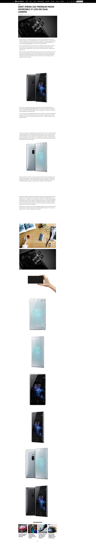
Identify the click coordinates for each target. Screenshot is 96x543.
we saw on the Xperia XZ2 (30, 108)
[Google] (71, 1)
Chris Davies (21, 14)
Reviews (62, 1)
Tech (31, 1)
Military (47, 1)
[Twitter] (69, 1)
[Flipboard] (73, 1)
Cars (35, 1)
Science (52, 1)
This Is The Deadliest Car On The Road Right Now (22, 535)
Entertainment (41, 1)
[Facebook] (67, 1)
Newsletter (80, 1)
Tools (57, 1)
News (27, 1)
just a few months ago (27, 43)
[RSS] (75, 1)
